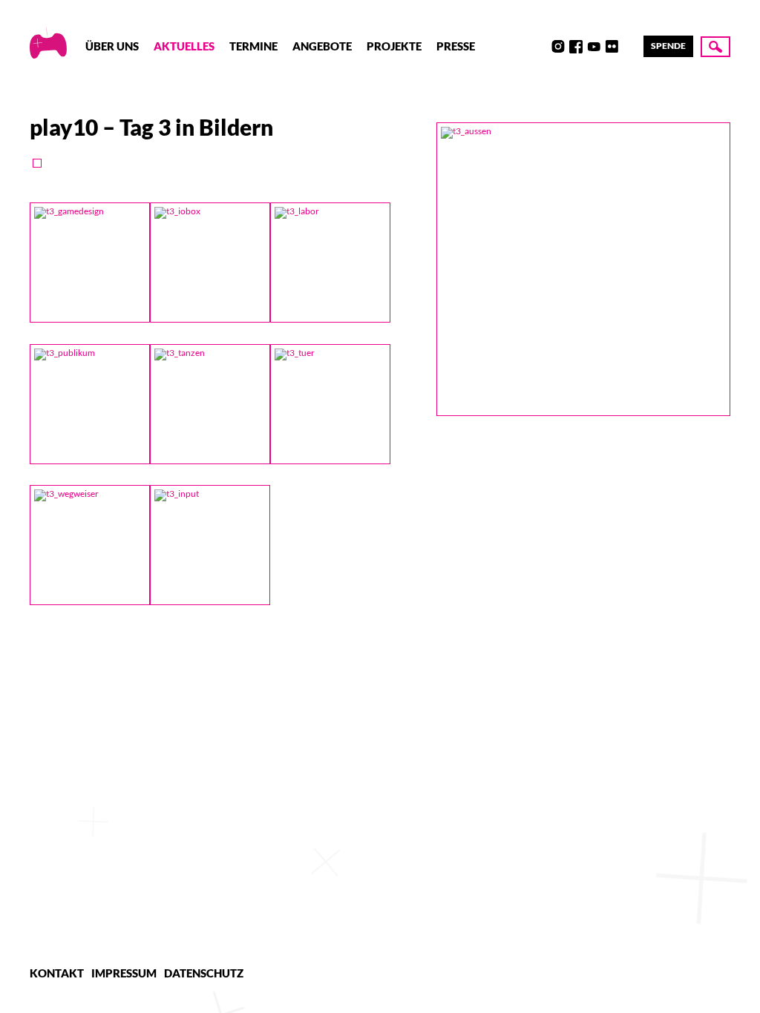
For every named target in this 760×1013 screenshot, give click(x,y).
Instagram (558, 46)
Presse (455, 46)
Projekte (394, 46)
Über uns (112, 46)
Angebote (322, 46)
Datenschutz (203, 973)
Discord (540, 46)
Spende (668, 45)
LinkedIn (629, 46)
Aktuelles (184, 46)
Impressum (124, 973)
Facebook (576, 46)
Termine (253, 46)
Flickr (611, 46)
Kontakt (57, 973)
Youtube (593, 46)
